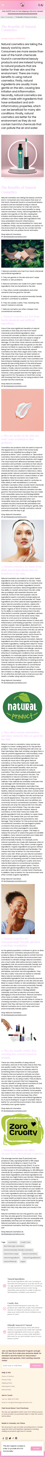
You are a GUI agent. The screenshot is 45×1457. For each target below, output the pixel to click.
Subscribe (37, 1365)
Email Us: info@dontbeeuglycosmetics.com (17, 1403)
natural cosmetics (29, 1254)
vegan (22, 1261)
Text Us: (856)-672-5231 (10, 1399)
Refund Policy (6, 1390)
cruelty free (25, 1242)
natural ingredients (11, 1257)
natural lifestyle (10, 1261)
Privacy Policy (6, 1380)
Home (3, 17)
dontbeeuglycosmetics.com (15, 236)
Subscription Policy (8, 1386)
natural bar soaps (11, 1254)
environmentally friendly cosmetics (18, 1250)
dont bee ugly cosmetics (14, 1246)
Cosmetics (9, 17)
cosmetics (12, 1242)
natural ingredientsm (31, 1257)
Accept (36, 1448)
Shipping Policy (7, 1383)
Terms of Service (8, 1376)
